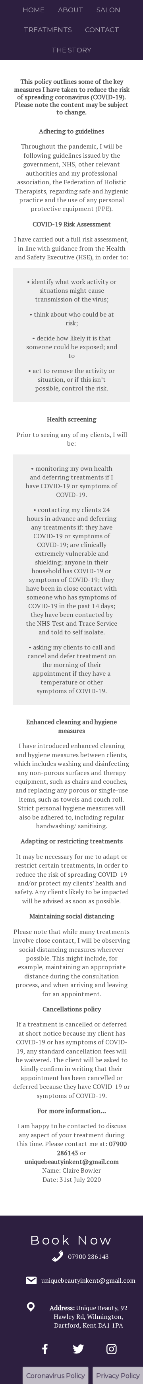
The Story (71, 50)
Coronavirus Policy (55, 1376)
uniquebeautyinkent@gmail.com (72, 1161)
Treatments (48, 30)
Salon (108, 10)
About (70, 10)
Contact (102, 30)
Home (33, 10)
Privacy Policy (118, 1376)
